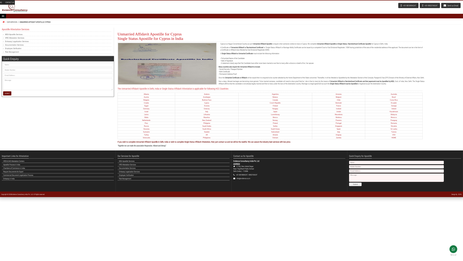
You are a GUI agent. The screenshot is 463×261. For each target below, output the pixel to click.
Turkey (146, 135)
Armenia (338, 94)
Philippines (207, 138)
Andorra (206, 94)
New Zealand (206, 120)
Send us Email (452, 5)
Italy (206, 111)
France (338, 106)
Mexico (275, 117)
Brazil (394, 97)
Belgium (338, 97)
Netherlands (146, 120)
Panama (338, 120)
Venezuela (146, 138)
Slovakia (394, 126)
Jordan (338, 111)
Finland (275, 106)
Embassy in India (9, 178)
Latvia (146, 114)
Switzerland (275, 132)
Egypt (146, 106)
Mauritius (207, 117)
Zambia (338, 138)
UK (207, 135)
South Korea (275, 129)
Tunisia (393, 132)
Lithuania (207, 114)
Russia (146, 126)
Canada (275, 100)
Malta (146, 117)
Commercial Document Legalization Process (18, 175)
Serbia (275, 126)
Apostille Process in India (11, 164)
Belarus (275, 97)
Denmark (338, 103)
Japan (275, 111)
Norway (275, 120)
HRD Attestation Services (14, 38)
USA (393, 135)
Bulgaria (146, 100)
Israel (146, 111)
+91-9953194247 (431, 5)
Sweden (207, 132)
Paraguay (394, 120)
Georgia (394, 106)
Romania (394, 123)
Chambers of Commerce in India (14, 168)
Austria (146, 97)
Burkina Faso (206, 100)
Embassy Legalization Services (17, 41)
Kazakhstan (394, 111)
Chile (338, 100)
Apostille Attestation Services (15, 29)
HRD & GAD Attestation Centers (13, 161)
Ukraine (275, 135)
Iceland (338, 109)
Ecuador (394, 103)
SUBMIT (7, 93)
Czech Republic (275, 103)
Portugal (338, 123)
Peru (146, 123)
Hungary (275, 109)
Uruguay (338, 135)
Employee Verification (13, 48)
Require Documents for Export (13, 171)
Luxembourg (275, 114)
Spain (339, 129)
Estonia (206, 106)
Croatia (146, 103)
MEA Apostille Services (14, 34)
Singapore (338, 126)
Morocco (394, 117)
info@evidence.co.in (243, 178)
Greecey (207, 109)
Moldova (339, 117)
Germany (146, 109)
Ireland (394, 109)
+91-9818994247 (409, 5)
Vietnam (275, 138)
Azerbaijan (206, 97)
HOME (394, 138)
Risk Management (12, 52)
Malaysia (394, 114)
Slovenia (146, 129)
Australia (394, 94)
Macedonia (338, 114)
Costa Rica (394, 100)
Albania (146, 94)
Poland (275, 123)
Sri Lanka (394, 129)
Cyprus (206, 103)
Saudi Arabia (206, 126)
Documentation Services (14, 45)
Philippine (206, 123)
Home (3, 22)
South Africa (206, 129)
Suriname (146, 132)
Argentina (275, 94)
